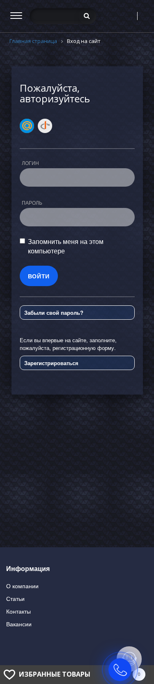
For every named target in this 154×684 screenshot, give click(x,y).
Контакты (18, 611)
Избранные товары (54, 674)
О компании (22, 586)
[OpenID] (45, 126)
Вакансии (19, 624)
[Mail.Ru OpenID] (27, 126)
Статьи (15, 598)
